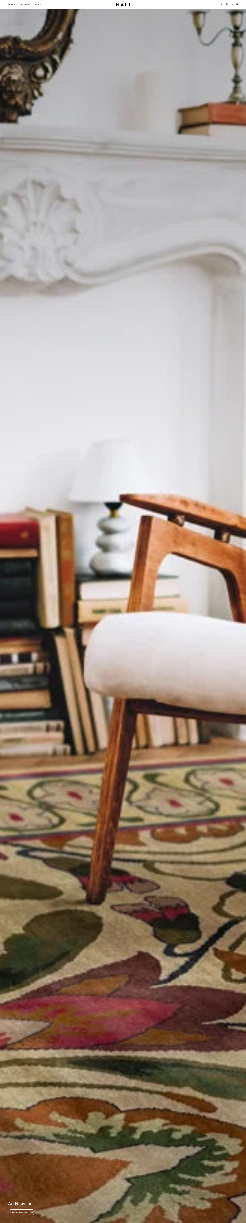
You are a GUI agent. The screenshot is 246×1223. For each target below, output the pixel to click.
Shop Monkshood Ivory (21, 1212)
